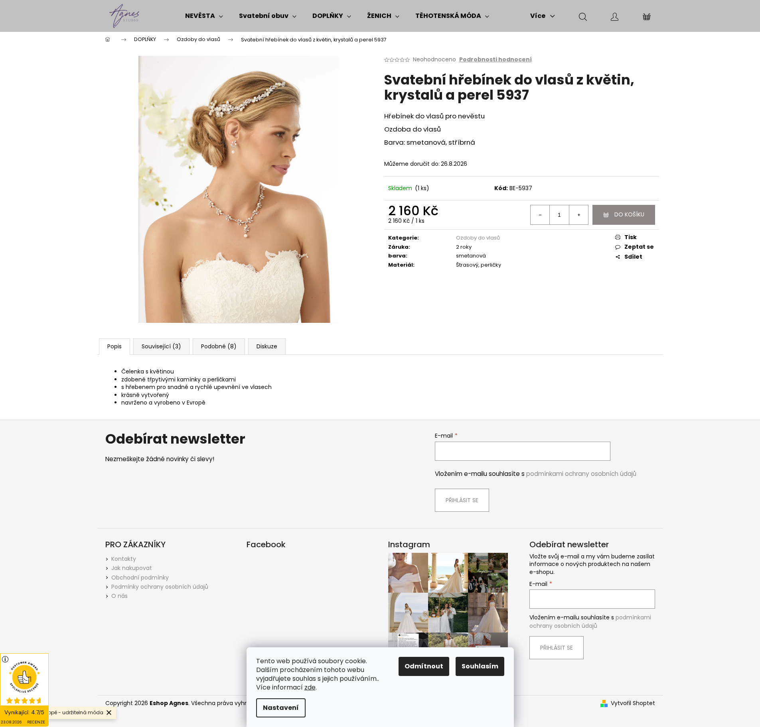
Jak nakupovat (131, 568)
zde (310, 687)
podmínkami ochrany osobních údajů (581, 474)
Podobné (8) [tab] (219, 346)
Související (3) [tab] (161, 346)
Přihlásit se (462, 500)
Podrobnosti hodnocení (495, 59)
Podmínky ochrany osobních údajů (159, 587)
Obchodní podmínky (140, 578)
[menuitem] (204, 16)
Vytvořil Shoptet (633, 703)
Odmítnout (424, 666)
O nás (119, 596)
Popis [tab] (114, 346)
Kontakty (123, 559)
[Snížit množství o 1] (540, 214)
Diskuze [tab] (267, 346)
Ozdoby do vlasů (478, 238)
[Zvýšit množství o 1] (578, 214)
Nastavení (281, 707)
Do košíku (629, 214)
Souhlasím (480, 666)
